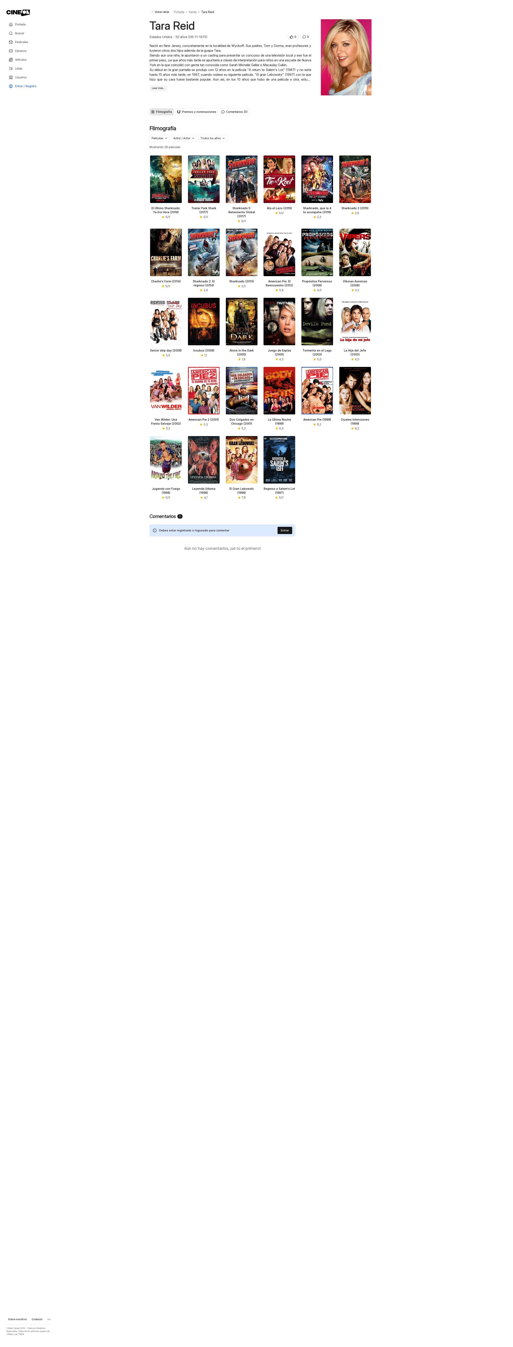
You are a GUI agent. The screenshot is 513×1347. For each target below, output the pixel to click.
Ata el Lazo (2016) (279, 208)
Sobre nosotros (17, 1319)
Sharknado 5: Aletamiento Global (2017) (241, 212)
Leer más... (158, 88)
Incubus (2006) (203, 350)
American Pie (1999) (317, 419)
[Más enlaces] (48, 1319)
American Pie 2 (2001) (204, 419)
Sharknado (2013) (241, 281)
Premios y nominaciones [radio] (199, 111)
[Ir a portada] (18, 13)
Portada (179, 12)
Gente (193, 12)
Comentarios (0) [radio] (237, 111)
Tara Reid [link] (207, 12)
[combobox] (159, 138)
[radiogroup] (183, 111)
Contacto (37, 1319)
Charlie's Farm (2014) (166, 281)
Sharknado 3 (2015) (355, 208)
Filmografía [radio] (164, 111)
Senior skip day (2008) (166, 350)
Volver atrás (162, 11)
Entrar (285, 530)
